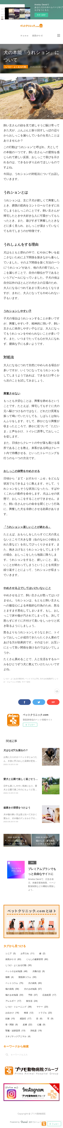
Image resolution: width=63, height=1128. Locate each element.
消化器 (36, 1030)
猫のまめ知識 (14, 994)
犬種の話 (38, 971)
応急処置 (49, 994)
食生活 (32, 1000)
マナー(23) (26, 682)
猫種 (9, 976)
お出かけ (12, 1012)
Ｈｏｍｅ (24, 35)
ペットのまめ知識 (16, 971)
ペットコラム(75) (32, 678)
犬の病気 (35, 982)
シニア (10, 953)
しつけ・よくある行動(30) (14, 678)
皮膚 (27, 1024)
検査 (28, 1012)
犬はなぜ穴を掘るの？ (16, 750)
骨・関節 (11, 1024)
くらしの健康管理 (37, 959)
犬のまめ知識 (33, 988)
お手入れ (27, 953)
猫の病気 (12, 988)
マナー (42, 1006)
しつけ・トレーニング (18, 1006)
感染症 (25, 1018)
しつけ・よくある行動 (15, 66)
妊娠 (10, 1018)
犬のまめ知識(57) (47, 678)
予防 (33, 994)
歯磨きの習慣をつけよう (17, 807)
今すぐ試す (41, 15)
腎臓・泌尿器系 (15, 1030)
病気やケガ (37, 35)
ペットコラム (14, 982)
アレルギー (13, 1000)
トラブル (45, 1012)
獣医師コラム (27, 976)
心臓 (41, 1024)
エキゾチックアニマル (17, 1036)
